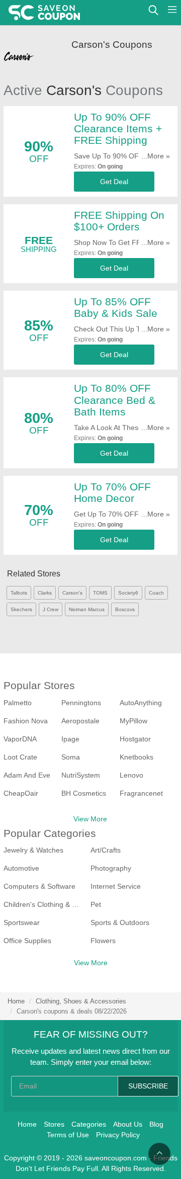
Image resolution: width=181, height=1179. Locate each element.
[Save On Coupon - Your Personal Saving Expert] (44, 12)
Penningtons (81, 703)
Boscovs (125, 609)
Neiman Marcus (87, 609)
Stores (54, 1124)
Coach (156, 593)
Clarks (45, 593)
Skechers (21, 609)
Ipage (70, 739)
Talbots (19, 593)
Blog (156, 1124)
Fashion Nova (26, 721)
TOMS (100, 593)
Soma (70, 757)
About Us (127, 1124)
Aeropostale (80, 721)
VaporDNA (20, 739)
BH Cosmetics (83, 793)
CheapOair (21, 793)
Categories (88, 1124)
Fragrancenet (141, 793)
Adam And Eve (27, 775)
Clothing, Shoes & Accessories (81, 1001)
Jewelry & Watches (33, 850)
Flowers (103, 941)
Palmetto (18, 703)
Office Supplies (27, 941)
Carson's (72, 593)
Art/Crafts (105, 850)
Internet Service (115, 886)
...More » (155, 156)
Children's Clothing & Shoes (43, 904)
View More (90, 819)
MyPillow (133, 721)
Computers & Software (39, 886)
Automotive (21, 868)
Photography (110, 868)
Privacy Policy (118, 1135)
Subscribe (148, 1086)
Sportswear (22, 922)
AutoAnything (141, 703)
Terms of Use (68, 1135)
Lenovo (131, 775)
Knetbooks (136, 757)
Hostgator (135, 739)
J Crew (50, 609)
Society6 (128, 593)
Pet (95, 904)
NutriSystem (80, 775)
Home (16, 1001)
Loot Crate (20, 757)
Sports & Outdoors (119, 922)
